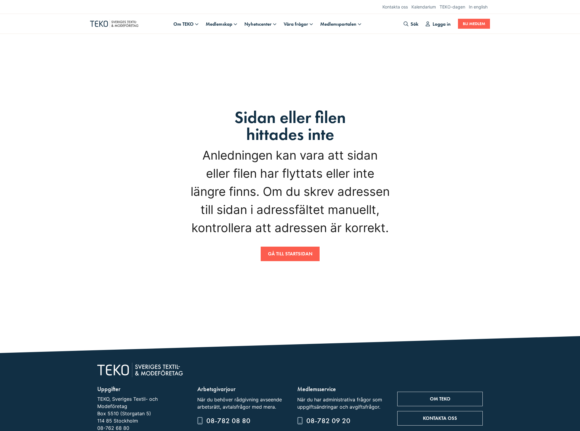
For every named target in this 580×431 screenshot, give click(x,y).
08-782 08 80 (228, 420)
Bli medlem (474, 23)
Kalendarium (423, 6)
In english (478, 6)
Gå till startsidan (290, 254)
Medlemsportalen (338, 24)
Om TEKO (183, 24)
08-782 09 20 (328, 420)
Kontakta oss (395, 6)
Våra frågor (296, 24)
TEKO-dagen (452, 6)
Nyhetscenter (258, 24)
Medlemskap (219, 24)
